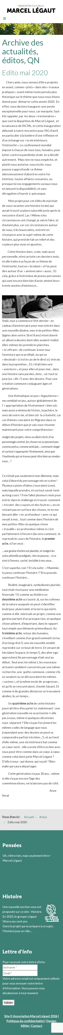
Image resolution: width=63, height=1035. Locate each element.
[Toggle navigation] (4, 18)
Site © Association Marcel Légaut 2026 (30, 1016)
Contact (36, 1026)
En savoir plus (12, 936)
